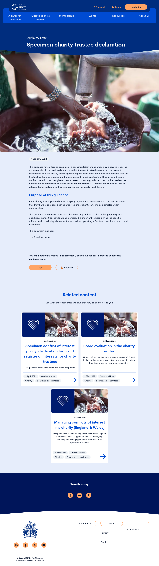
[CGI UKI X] (34, 545)
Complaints (133, 529)
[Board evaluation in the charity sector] (133, 379)
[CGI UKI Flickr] (43, 545)
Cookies (105, 542)
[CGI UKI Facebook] (25, 545)
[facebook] (70, 495)
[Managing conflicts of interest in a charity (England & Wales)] (103, 456)
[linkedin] (79, 495)
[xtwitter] (88, 495)
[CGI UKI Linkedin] (16, 545)
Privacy (105, 532)
